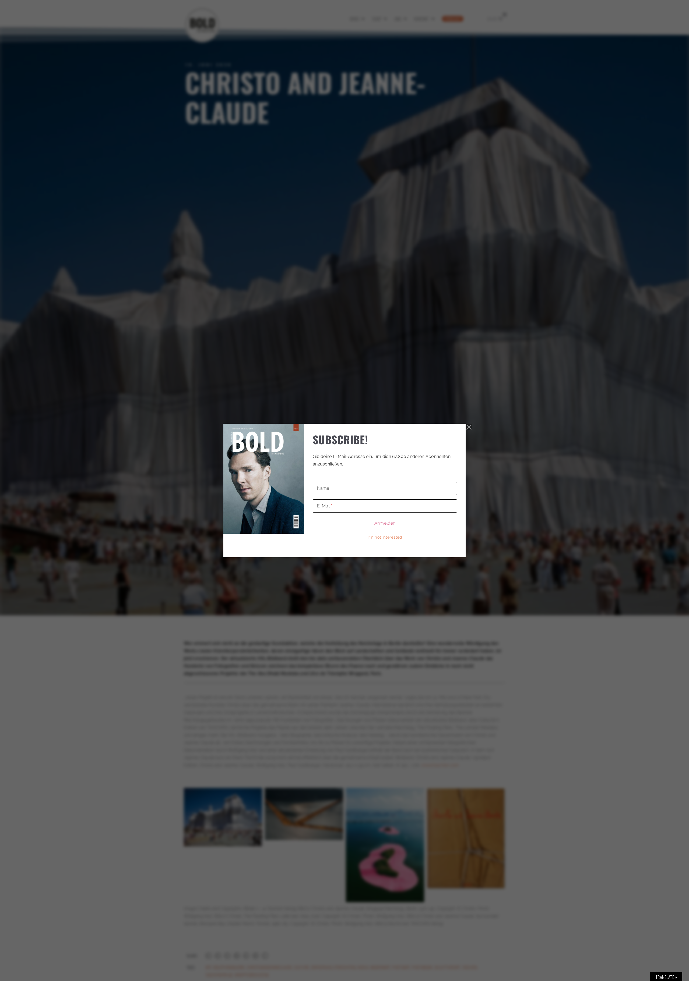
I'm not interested (385, 537)
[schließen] (469, 427)
